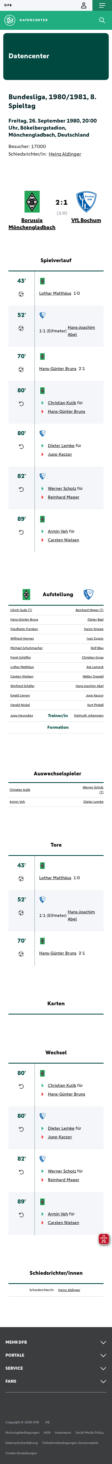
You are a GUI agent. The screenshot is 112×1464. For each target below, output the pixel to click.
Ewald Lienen (20, 695)
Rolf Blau (97, 648)
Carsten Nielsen (63, 540)
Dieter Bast (96, 619)
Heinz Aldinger (65, 154)
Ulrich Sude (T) (21, 610)
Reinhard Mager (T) (90, 610)
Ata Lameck (95, 667)
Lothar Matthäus (55, 293)
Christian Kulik (62, 403)
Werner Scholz (62, 488)
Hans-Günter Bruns (57, 369)
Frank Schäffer (20, 657)
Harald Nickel (20, 705)
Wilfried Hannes (22, 638)
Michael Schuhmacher (26, 648)
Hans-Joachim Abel (81, 331)
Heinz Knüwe (94, 629)
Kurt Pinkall (95, 705)
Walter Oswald (93, 676)
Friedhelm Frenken (24, 629)
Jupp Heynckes (21, 715)
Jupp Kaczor (60, 454)
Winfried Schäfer (22, 686)
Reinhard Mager (63, 497)
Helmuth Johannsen (89, 715)
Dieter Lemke (61, 446)
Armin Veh (58, 531)
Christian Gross (93, 657)
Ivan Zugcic (95, 638)
